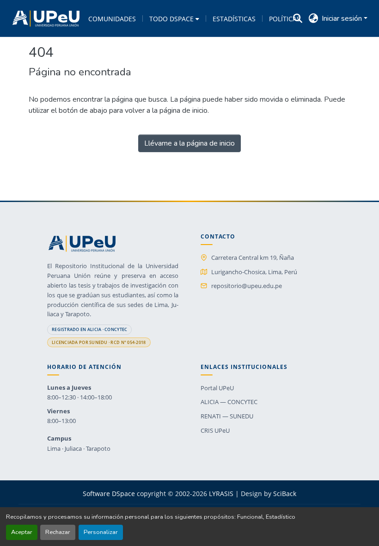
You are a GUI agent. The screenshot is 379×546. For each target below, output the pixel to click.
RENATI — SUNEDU (227, 416)
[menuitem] (174, 18)
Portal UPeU (217, 388)
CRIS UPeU (215, 430)
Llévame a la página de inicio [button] (189, 143)
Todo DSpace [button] (171, 18)
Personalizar (101, 532)
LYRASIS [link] (221, 493)
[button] (46, 18)
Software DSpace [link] (109, 493)
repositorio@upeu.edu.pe (246, 286)
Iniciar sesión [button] (343, 18)
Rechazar (57, 532)
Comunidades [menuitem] (112, 18)
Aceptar (21, 532)
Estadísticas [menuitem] (234, 18)
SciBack (284, 493)
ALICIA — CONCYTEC (229, 402)
